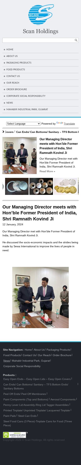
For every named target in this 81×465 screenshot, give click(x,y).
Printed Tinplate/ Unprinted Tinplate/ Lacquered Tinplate (36, 410)
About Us (12, 56)
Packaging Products (18, 62)
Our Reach (12, 82)
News (9, 103)
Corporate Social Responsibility (25, 96)
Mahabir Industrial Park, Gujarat (27, 109)
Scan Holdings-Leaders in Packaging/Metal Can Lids (40, 19)
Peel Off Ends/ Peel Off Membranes (24, 393)
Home (9, 49)
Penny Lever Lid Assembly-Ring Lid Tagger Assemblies (36, 404)
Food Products (15, 69)
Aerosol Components (63, 399)
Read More (47, 171)
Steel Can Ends (27, 415)
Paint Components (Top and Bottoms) (25, 399)
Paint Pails (9, 415)
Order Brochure (16, 89)
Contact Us (13, 76)
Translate (69, 123)
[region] (40, 297)
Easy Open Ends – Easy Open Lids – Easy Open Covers (37, 379)
